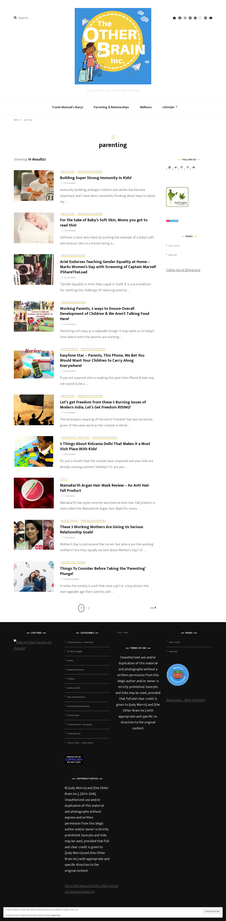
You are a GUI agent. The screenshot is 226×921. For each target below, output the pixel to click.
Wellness (146, 107)
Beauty (64, 479)
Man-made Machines (76, 697)
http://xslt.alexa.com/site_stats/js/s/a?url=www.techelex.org (92, 889)
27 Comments (70, 277)
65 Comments (70, 183)
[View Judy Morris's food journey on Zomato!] (36, 648)
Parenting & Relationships (111, 107)
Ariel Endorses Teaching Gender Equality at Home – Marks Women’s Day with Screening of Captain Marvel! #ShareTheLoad (108, 267)
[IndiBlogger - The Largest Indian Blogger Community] (177, 206)
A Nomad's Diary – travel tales (80, 642)
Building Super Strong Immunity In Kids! (95, 178)
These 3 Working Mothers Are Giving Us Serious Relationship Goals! (101, 530)
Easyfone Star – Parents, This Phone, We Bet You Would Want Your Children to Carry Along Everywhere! (102, 360)
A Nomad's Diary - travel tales (75, 437)
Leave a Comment (71, 579)
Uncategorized (73, 733)
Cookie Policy (56, 915)
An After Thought (69, 349)
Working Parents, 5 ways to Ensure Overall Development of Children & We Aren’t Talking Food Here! (104, 313)
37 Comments (70, 412)
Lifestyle (168, 107)
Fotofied (70, 679)
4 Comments (69, 537)
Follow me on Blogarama (183, 270)
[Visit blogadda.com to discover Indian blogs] (172, 221)
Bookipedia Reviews (75, 669)
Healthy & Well (68, 171)
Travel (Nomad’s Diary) (67, 107)
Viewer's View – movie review (80, 743)
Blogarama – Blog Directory (186, 700)
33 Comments (70, 324)
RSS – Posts (123, 632)
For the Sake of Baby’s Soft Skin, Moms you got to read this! (103, 223)
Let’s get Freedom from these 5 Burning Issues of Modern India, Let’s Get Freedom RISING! (103, 405)
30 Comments (70, 230)
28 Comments (69, 454)
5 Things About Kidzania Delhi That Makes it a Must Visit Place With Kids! (105, 446)
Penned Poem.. (73, 715)
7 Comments (69, 496)
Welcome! (173, 255)
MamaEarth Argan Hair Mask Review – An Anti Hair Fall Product (104, 488)
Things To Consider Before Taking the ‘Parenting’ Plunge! (103, 571)
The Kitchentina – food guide (79, 724)
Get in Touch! (174, 246)
